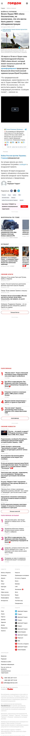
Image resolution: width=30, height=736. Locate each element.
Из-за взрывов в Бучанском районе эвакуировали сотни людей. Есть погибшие (12, 457)
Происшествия (5, 595)
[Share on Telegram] (18, 191)
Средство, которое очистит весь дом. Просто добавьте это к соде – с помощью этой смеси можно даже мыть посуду (17, 550)
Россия (4, 195)
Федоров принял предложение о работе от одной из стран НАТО (15, 401)
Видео (17, 595)
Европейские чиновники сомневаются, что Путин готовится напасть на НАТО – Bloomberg (13, 498)
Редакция (3, 658)
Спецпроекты (19, 603)
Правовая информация (7, 664)
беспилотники (5, 197)
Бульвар (5, 244)
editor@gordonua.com (10, 682)
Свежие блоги (7, 274)
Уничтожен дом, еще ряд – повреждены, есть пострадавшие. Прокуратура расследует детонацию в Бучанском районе (14, 475)
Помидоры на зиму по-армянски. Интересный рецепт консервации (15, 559)
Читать (24, 206)
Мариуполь (4, 628)
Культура (3, 586)
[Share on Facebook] (11, 191)
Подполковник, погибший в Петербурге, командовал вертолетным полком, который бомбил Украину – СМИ (14, 440)
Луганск (3, 630)
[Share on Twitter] (15, 191)
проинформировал (8, 68)
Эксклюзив (18, 589)
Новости (3, 569)
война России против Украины (9, 200)
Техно (2, 589)
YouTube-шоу (19, 600)
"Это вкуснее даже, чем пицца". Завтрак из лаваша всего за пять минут (15, 521)
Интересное (4, 600)
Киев (2, 611)
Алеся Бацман (22, 632)
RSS (19, 640)
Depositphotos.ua (5, 705)
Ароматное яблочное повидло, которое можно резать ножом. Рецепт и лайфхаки (14, 530)
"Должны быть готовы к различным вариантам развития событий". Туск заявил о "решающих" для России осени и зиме (14, 490)
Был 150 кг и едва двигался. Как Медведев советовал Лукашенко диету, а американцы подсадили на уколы (16, 384)
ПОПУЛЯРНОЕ (6, 368)
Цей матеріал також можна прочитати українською (15, 30)
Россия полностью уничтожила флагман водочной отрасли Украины (13, 284)
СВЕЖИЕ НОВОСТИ (8, 426)
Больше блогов (15, 312)
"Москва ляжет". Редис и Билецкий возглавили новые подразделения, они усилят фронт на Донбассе (16, 374)
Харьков (3, 622)
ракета (21, 200)
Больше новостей (15, 511)
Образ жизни (4, 592)
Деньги (3, 578)
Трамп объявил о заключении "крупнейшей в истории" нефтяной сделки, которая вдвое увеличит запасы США (14, 449)
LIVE (16, 586)
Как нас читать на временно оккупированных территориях (6, 670)
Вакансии (3, 656)
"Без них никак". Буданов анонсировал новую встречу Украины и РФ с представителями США (16, 410)
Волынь (13, 197)
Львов (2, 614)
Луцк (9, 195)
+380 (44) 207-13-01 (10, 678)
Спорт (2, 583)
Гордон (3, 8)
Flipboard (20, 637)
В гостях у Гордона (20, 578)
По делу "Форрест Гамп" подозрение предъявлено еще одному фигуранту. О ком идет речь (14, 483)
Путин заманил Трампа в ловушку (14, 290)
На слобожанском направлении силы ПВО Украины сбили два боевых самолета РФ (8, 233)
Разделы (17, 569)
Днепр (3, 625)
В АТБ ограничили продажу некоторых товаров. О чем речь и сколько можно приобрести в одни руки (13, 506)
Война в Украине (11, 8)
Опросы (17, 597)
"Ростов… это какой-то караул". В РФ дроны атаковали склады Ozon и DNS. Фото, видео (18, 433)
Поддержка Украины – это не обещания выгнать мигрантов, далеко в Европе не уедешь (13, 305)
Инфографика (5, 597)
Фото (16, 592)
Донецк (3, 619)
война (14, 195)
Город (2, 607)
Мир (2, 581)
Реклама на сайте (6, 661)
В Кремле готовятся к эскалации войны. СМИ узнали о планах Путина (15, 393)
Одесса (3, 616)
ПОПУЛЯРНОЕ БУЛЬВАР (10, 515)
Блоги (16, 581)
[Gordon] (14, 3)
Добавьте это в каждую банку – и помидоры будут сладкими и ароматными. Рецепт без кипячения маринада (9, 261)
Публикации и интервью (22, 575)
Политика (3, 575)
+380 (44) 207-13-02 (10, 680)
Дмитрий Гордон (23, 611)
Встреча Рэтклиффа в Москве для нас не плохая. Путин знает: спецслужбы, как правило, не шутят (14, 297)
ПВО (19, 195)
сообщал (22, 164)
